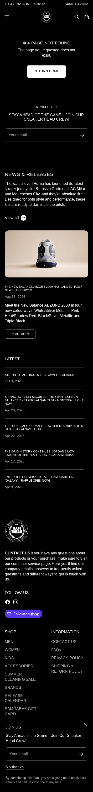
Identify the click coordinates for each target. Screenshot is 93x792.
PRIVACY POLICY (67, 658)
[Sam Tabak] (46, 17)
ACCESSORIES (19, 666)
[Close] (85, 724)
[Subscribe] (81, 754)
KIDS (9, 658)
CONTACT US (64, 642)
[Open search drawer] (77, 17)
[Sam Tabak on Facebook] (7, 602)
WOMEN (12, 650)
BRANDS (13, 688)
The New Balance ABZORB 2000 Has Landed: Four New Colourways (44, 288)
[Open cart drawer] (86, 17)
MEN (9, 642)
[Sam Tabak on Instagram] (16, 602)
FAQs (56, 650)
